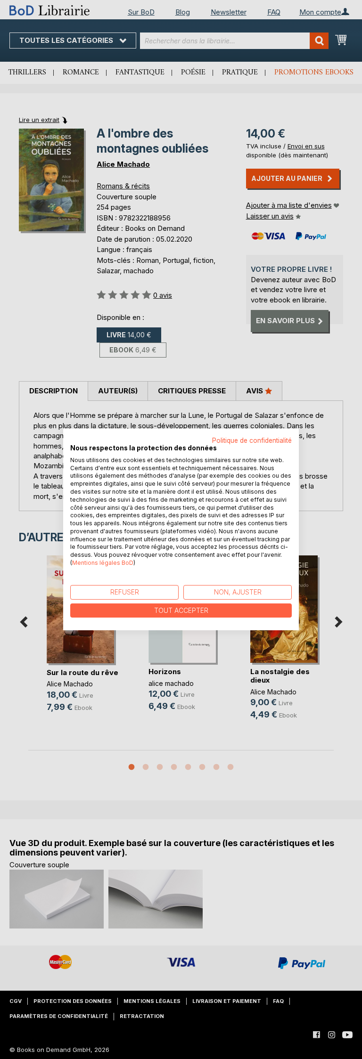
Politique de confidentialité (252, 440)
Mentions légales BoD (102, 562)
